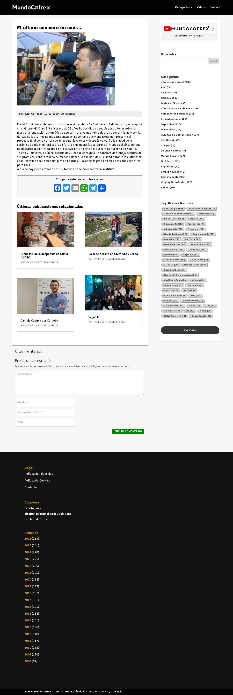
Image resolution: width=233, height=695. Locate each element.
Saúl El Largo (173, 249)
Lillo (210, 305)
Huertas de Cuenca (201, 208)
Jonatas (171, 290)
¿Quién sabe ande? (172, 82)
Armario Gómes (174, 259)
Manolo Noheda (195, 265)
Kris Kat (170, 300)
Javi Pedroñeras (175, 280)
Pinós (194, 305)
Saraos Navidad (170, 171)
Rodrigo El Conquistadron (180, 275)
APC (163, 87)
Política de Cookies (37, 481)
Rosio (189, 290)
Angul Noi (190, 254)
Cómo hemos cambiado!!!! (177, 108)
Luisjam (195, 285)
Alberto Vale (173, 229)
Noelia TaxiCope (175, 234)
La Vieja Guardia (171, 150)
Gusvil (205, 311)
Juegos (165, 145)
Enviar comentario (128, 431)
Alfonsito (171, 239)
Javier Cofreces (33, 114)
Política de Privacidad (38, 474)
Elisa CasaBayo (174, 270)
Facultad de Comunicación (177, 134)
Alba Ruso (172, 311)
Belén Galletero (175, 316)
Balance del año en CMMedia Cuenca (113, 254)
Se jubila (93, 317)
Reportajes (167, 166)
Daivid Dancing (174, 244)
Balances (166, 92)
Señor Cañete (201, 316)
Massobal (206, 213)
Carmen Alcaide (203, 234)
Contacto (215, 7)
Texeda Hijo (196, 224)
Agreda (198, 280)
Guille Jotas (197, 249)
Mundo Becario (170, 156)
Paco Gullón (199, 259)
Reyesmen (196, 229)
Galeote (171, 254)
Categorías (182, 7)
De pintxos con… (171, 119)
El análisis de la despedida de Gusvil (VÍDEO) (44, 255)
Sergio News (173, 285)
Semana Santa (169, 176)
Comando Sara (174, 295)
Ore (189, 311)
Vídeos (201, 7)
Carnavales (167, 97)
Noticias (166, 161)
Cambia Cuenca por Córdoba (39, 321)
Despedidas (68, 114)
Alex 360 (171, 265)
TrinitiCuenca (200, 244)
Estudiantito (173, 224)
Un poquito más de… (173, 182)
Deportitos (167, 124)
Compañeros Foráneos (174, 113)
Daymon (196, 219)
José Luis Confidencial (178, 213)
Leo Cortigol (173, 208)
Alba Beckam (173, 305)
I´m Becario (168, 140)
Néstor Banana (193, 300)
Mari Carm (192, 239)
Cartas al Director (171, 103)
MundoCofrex (174, 219)
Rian (196, 295)
